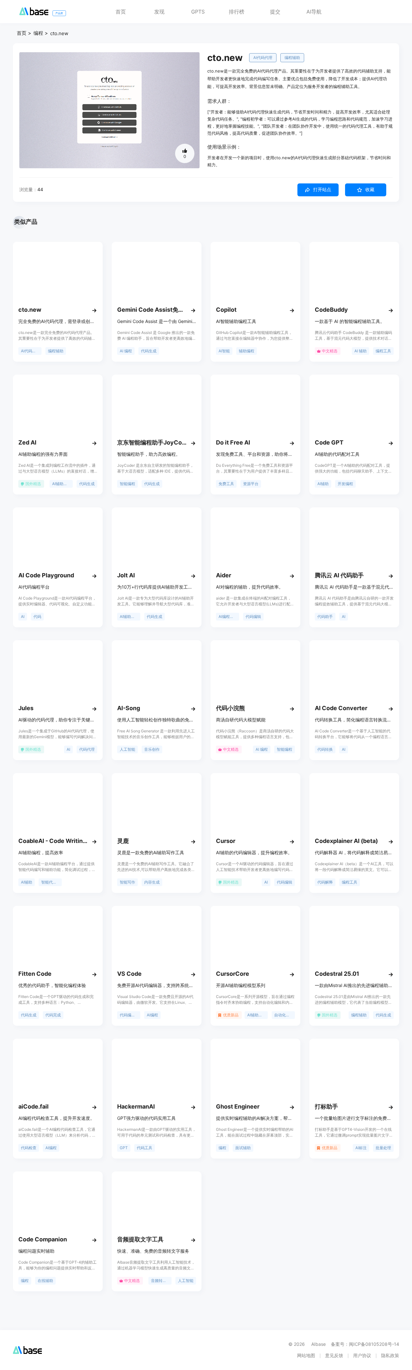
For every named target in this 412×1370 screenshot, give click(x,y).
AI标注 (361, 1147)
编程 (38, 33)
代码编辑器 (129, 1015)
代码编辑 (253, 616)
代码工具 (144, 1147)
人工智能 (127, 749)
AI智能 (224, 350)
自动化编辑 (284, 1015)
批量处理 (383, 1147)
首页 (121, 11)
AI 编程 (126, 350)
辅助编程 (246, 350)
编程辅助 (292, 57)
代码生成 (148, 350)
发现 (159, 11)
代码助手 (325, 616)
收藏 (369, 189)
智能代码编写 (51, 882)
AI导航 (314, 11)
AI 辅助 (360, 350)
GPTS (198, 11)
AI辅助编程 (61, 483)
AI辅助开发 (129, 616)
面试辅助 (243, 1147)
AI (22, 616)
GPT (124, 1147)
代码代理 (87, 749)
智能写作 (127, 882)
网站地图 (306, 1355)
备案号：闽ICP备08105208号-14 (365, 1344)
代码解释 (325, 882)
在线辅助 (45, 1280)
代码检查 (28, 1147)
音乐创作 (152, 749)
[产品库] (33, 13)
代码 (37, 616)
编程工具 (383, 350)
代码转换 (325, 749)
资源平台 (250, 483)
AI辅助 (323, 483)
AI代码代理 (262, 57)
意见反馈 (334, 1355)
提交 (275, 11)
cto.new (59, 33)
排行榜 (236, 11)
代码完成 (53, 1015)
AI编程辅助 (228, 616)
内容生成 (152, 882)
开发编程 (345, 483)
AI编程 (152, 1015)
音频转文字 (160, 1280)
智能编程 (127, 483)
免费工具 (226, 483)
